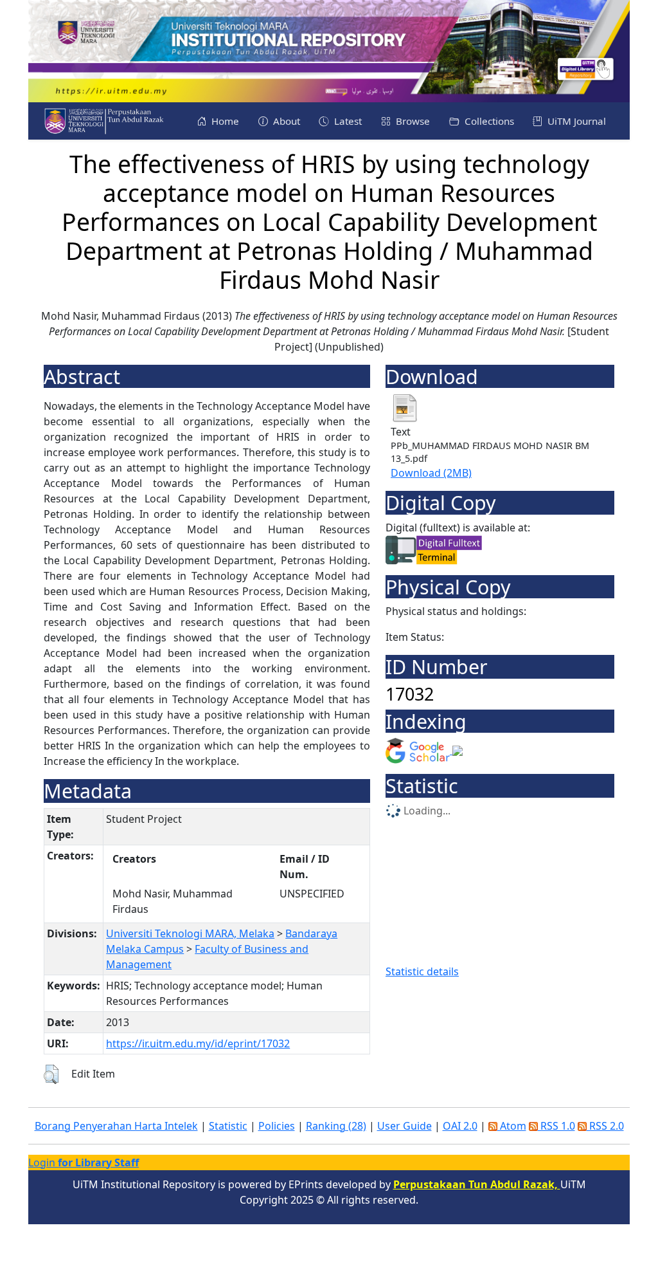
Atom (511, 1126)
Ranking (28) (336, 1126)
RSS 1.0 (556, 1126)
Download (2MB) (431, 473)
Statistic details (422, 971)
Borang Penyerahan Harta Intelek (116, 1126)
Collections (488, 121)
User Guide (404, 1126)
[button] (51, 1074)
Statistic (228, 1126)
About (285, 121)
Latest (347, 121)
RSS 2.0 (605, 1126)
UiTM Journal (575, 121)
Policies (276, 1126)
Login (83, 1162)
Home (224, 121)
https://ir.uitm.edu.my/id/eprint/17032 (198, 1043)
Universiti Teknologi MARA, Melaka (190, 933)
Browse (411, 121)
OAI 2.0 (460, 1126)
